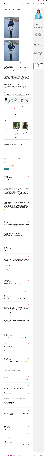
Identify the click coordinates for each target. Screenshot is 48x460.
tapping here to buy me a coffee (15, 99)
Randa (5, 256)
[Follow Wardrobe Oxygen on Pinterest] (14, 455)
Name (5, 158)
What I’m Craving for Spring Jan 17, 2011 (10, 114)
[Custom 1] (43, 0)
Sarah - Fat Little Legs (8, 365)
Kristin (5, 343)
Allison (5, 358)
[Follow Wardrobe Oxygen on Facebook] (8, 455)
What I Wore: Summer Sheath (8, 124)
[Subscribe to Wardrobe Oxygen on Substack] (13, 455)
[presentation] (16, 125)
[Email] (41, 0)
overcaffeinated (7, 269)
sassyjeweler (6, 317)
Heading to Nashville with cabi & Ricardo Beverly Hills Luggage (17, 132)
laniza (5, 325)
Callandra (6, 385)
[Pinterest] (38, 0)
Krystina (5, 376)
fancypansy (6, 304)
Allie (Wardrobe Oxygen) (9, 213)
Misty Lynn (6, 392)
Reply (28, 176)
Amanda (5, 221)
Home (19, 455)
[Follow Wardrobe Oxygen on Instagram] (7, 455)
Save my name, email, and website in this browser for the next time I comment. (16, 160)
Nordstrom (10, 66)
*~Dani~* (5, 334)
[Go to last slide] (6, 129)
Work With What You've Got (9, 410)
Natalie (5, 288)
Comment (6, 145)
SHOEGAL (6, 247)
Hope (5, 295)
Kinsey (5, 441)
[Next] (27, 129)
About (24, 455)
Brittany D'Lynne (7, 280)
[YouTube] (40, 0)
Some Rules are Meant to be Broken (24, 114)
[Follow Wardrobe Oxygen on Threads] (10, 455)
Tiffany (5, 418)
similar (23, 62)
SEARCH (42, 3)
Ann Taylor (14, 62)
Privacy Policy (35, 455)
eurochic (5, 240)
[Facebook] (45, 0)
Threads (15, 101)
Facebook (12, 101)
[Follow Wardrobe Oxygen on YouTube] (11, 455)
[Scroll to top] (46, 457)
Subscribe (41, 455)
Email (19, 158)
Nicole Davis (6, 230)
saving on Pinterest (20, 101)
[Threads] (46, 0)
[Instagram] (37, 0)
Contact (29, 455)
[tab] (15, 137)
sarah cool (6, 426)
